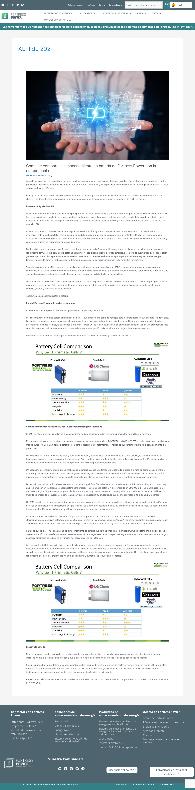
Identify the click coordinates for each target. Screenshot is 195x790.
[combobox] (144, 5)
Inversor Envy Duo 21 (111, 742)
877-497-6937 (19, 734)
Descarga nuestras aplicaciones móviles (161, 741)
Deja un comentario (36, 175)
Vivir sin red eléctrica (67, 734)
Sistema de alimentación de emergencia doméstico (71, 740)
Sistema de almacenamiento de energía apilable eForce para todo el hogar (117, 731)
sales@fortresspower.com (26, 730)
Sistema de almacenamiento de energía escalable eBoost (117, 723)
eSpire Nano (106, 738)
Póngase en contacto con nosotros (163, 722)
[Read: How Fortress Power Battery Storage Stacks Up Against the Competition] (97, 115)
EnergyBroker (63, 730)
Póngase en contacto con (58, 19)
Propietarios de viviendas (58, 13)
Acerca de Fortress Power (158, 718)
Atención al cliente (154, 730)
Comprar (148, 735)
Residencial (61, 721)
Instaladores (87, 13)
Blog (50, 175)
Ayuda (140, 13)
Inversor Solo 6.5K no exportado (118, 747)
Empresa (156, 13)
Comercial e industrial (115, 13)
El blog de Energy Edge (156, 726)
